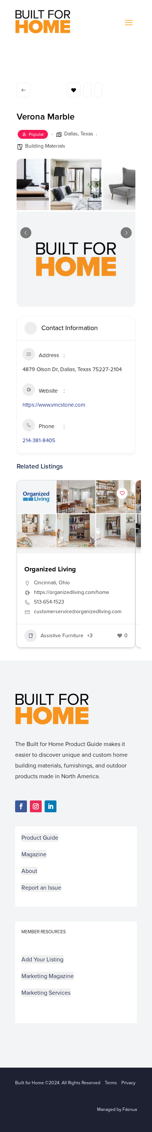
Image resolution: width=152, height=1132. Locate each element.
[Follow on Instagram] (36, 806)
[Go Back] (23, 90)
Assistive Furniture (62, 635)
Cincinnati (45, 583)
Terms (111, 1082)
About (29, 871)
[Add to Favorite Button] (122, 493)
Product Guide (39, 837)
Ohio (64, 583)
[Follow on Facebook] (21, 806)
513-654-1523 (49, 602)
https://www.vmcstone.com (54, 405)
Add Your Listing (42, 959)
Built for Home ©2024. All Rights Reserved (60, 1082)
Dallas (71, 134)
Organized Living (50, 569)
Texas (86, 134)
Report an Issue (41, 887)
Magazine (33, 854)
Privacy (128, 1082)
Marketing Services (45, 992)
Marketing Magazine (47, 976)
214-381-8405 (39, 440)
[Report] (98, 90)
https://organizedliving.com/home (71, 592)
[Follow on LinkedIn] (50, 806)
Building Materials (45, 146)
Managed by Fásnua (117, 1109)
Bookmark (73, 90)
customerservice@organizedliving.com (77, 611)
